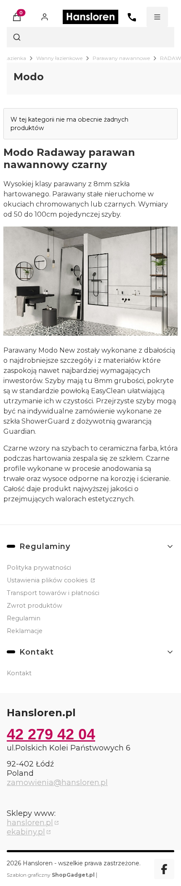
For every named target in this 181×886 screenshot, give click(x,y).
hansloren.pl (30, 822)
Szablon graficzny (51, 875)
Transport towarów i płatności (53, 593)
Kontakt (19, 673)
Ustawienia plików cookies (48, 580)
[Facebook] (164, 869)
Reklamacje (25, 631)
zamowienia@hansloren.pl (57, 782)
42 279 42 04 (51, 734)
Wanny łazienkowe (59, 58)
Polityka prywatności (39, 567)
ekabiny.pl (26, 832)
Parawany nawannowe (121, 58)
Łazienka (15, 58)
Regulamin (23, 618)
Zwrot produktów (34, 605)
